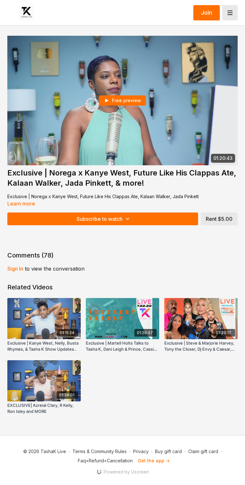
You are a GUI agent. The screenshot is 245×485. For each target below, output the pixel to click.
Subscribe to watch (99, 219)
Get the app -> (154, 460)
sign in (15, 268)
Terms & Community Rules (99, 451)
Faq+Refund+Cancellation (105, 460)
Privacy (141, 451)
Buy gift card (168, 451)
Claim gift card (203, 451)
